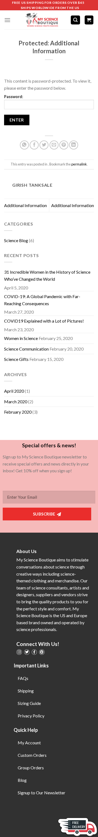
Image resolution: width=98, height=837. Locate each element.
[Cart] (89, 19)
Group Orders (31, 767)
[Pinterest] (42, 652)
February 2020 (18, 411)
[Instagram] (19, 652)
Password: (13, 96)
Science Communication (26, 348)
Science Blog (16, 240)
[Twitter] (27, 652)
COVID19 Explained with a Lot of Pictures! (44, 320)
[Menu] (7, 20)
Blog (22, 780)
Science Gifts (16, 359)
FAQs (23, 678)
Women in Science (21, 338)
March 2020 (15, 401)
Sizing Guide (29, 703)
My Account (29, 742)
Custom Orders (32, 755)
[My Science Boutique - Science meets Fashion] (40, 19)
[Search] (75, 19)
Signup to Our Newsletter (41, 792)
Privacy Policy (31, 715)
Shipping (26, 690)
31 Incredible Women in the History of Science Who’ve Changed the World (47, 275)
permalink (79, 164)
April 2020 (14, 390)
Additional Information (25, 205)
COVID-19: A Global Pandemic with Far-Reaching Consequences (42, 300)
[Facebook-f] (34, 652)
